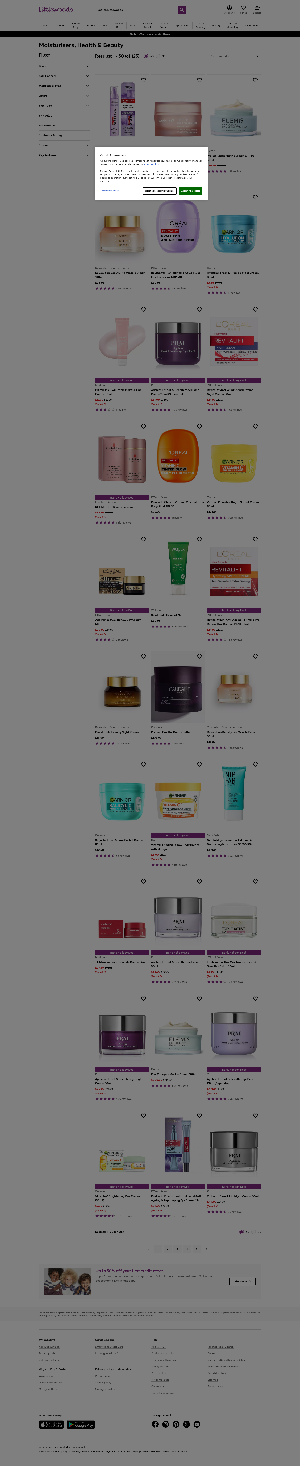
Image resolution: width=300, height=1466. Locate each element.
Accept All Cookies (190, 190)
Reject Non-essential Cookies (160, 190)
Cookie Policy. (151, 164)
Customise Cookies (110, 190)
